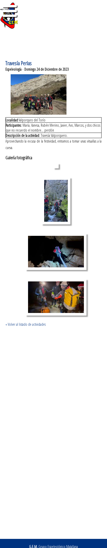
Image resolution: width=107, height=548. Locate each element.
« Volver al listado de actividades (25, 324)
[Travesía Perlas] (56, 166)
